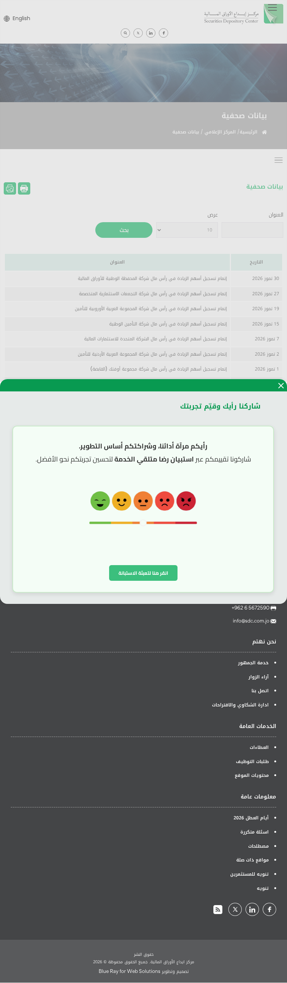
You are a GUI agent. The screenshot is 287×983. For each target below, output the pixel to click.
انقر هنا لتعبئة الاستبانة (143, 572)
